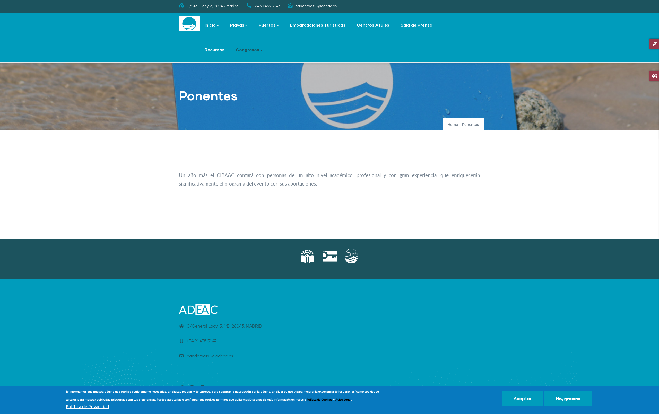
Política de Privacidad (87, 407)
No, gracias (568, 398)
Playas (237, 24)
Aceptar (523, 398)
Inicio (210, 24)
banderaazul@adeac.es (210, 356)
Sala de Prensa (416, 24)
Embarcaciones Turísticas (317, 24)
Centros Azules (373, 24)
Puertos (267, 24)
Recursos (214, 49)
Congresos (247, 49)
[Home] (189, 24)
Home (453, 125)
